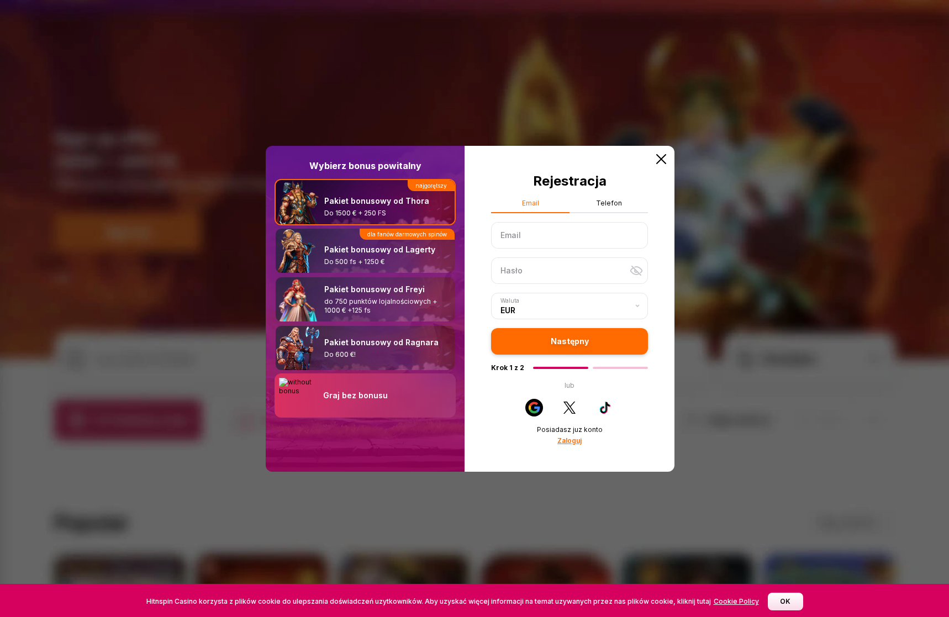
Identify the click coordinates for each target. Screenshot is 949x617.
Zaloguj (569, 440)
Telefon (609, 203)
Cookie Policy (736, 601)
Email (530, 203)
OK (785, 601)
